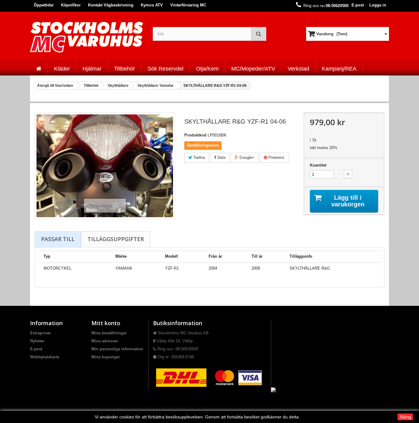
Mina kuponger (105, 357)
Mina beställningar (109, 333)
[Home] (39, 67)
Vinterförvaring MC (188, 5)
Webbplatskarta (44, 357)
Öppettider (44, 5)
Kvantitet (318, 165)
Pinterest (275, 157)
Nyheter (37, 341)
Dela (220, 157)
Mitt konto (105, 323)
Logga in (377, 5)
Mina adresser (104, 341)
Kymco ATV (152, 5)
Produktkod (195, 135)
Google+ (246, 157)
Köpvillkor (71, 5)
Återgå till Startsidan (55, 85)
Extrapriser (40, 333)
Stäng (405, 416)
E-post (358, 5)
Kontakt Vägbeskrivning (110, 5)
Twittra (198, 157)
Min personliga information (117, 349)
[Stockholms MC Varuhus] (87, 36)
